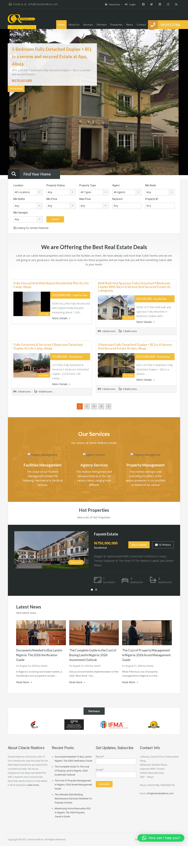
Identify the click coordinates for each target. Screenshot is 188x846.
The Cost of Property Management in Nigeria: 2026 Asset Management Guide (146, 655)
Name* (100, 756)
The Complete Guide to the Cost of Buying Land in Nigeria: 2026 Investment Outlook (92, 655)
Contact (141, 24)
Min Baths (19, 199)
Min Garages (20, 212)
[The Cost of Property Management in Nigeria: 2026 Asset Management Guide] (147, 632)
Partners (102, 24)
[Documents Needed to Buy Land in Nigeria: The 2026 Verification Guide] (41, 632)
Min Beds (150, 185)
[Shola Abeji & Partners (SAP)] (34, 724)
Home (61, 24)
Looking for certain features (32, 228)
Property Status (55, 185)
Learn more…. (34, 785)
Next (178, 104)
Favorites (114, 4)
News (129, 24)
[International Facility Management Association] (114, 724)
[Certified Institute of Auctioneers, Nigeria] (154, 724)
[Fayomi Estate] (51, 549)
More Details (60, 318)
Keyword (117, 199)
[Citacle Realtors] (21, 20)
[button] (161, 838)
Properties (116, 24)
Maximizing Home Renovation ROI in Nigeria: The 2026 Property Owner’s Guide (73, 812)
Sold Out (76, 562)
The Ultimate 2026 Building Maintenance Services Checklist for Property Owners (73, 798)
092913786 (170, 24)
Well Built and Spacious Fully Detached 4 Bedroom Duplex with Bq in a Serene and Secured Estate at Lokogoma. (134, 286)
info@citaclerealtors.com (43, 4)
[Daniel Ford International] (74, 724)
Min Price (51, 199)
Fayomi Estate (106, 534)
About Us (73, 24)
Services (88, 24)
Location (18, 185)
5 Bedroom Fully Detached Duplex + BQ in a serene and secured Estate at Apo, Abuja (51, 56)
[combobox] (28, 192)
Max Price (85, 199)
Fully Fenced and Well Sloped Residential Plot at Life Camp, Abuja (51, 285)
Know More (16, 88)
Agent (116, 185)
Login (132, 4)
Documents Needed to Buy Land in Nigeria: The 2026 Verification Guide (39, 655)
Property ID (151, 199)
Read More (23, 682)
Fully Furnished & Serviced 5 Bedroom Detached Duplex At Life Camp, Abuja (48, 346)
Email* (100, 769)
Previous (10, 104)
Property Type (87, 185)
